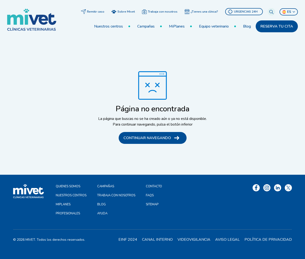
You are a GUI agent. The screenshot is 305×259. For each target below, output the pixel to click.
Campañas (146, 26)
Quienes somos (68, 186)
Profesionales (68, 213)
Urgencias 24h (246, 11)
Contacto (154, 186)
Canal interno (157, 239)
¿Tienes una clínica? (204, 11)
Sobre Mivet (126, 11)
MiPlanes (177, 26)
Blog (247, 26)
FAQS (150, 195)
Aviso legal (227, 239)
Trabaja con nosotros (163, 11)
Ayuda (102, 213)
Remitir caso (95, 11)
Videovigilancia (194, 239)
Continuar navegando (147, 138)
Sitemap (152, 204)
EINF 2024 (127, 239)
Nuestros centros (108, 26)
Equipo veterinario (214, 26)
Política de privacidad (268, 239)
